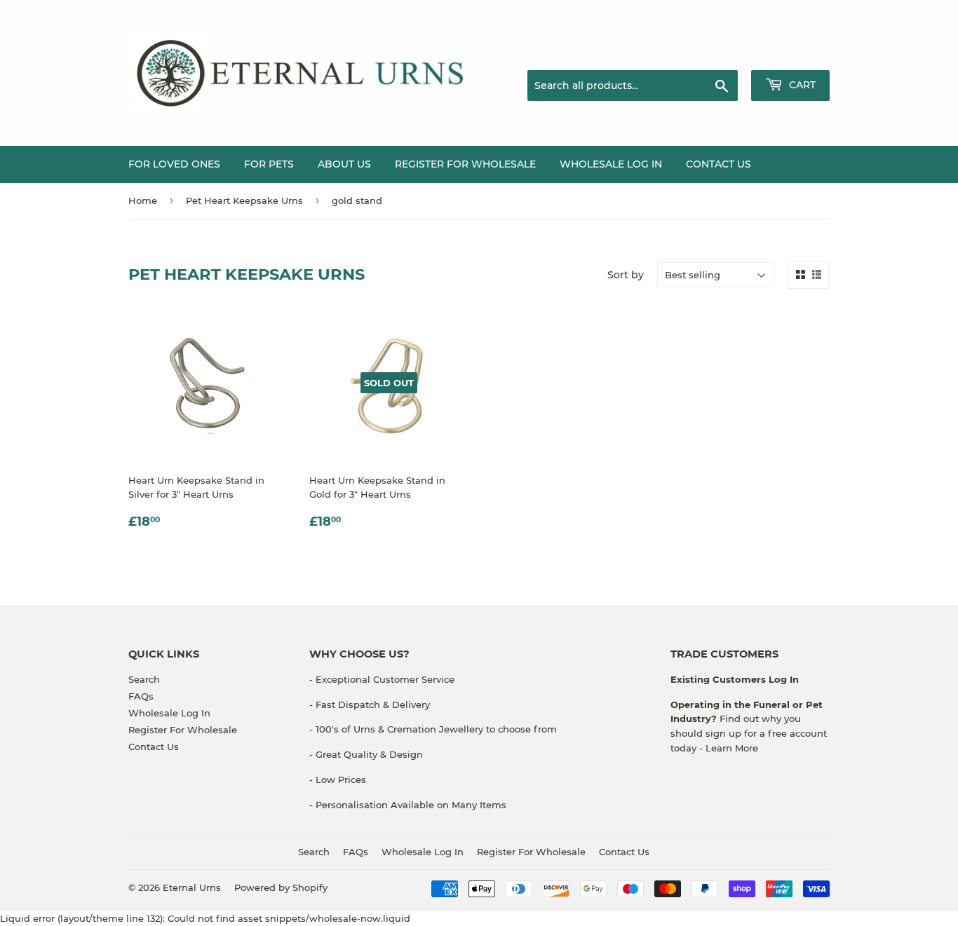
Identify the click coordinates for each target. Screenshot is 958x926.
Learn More (732, 748)
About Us (344, 164)
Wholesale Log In (611, 164)
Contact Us (718, 164)
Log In (782, 679)
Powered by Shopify (281, 887)
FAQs (141, 696)
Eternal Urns (192, 887)
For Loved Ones (174, 164)
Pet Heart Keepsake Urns (244, 200)
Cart (801, 85)
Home (142, 200)
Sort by (625, 274)
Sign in (719, 52)
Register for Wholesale (465, 164)
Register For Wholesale (182, 729)
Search (144, 679)
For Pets (269, 164)
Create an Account (791, 52)
